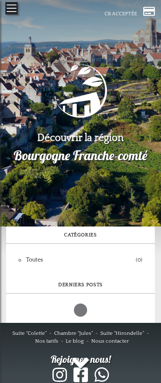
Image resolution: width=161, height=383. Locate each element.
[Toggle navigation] (11, 8)
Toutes (34, 260)
